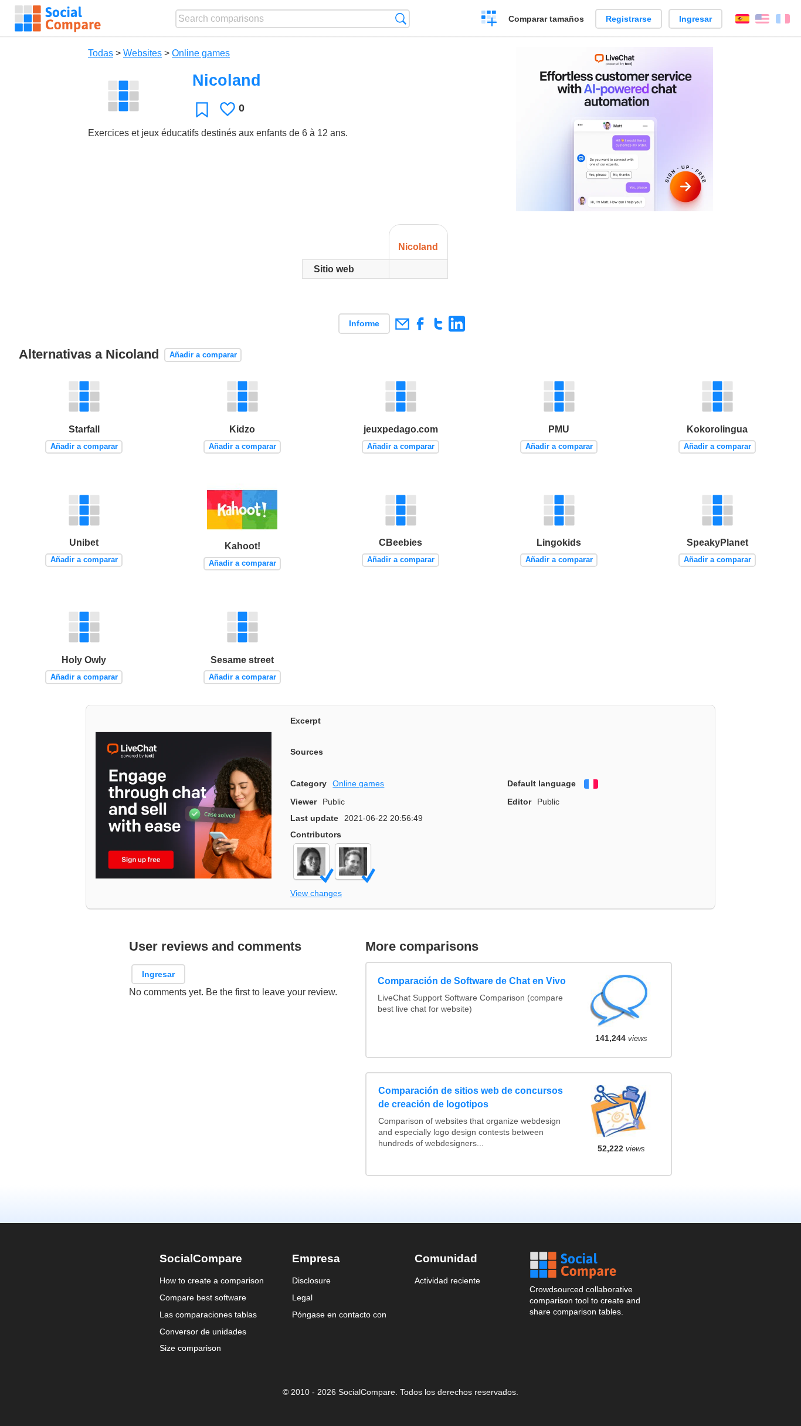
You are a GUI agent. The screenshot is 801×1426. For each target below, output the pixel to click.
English (762, 18)
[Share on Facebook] (420, 324)
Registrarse (628, 18)
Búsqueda (400, 18)
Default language (541, 783)
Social (586, 1265)
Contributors (315, 834)
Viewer (303, 801)
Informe (364, 323)
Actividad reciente (447, 1280)
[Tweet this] (438, 324)
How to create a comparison (211, 1280)
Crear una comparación (489, 19)
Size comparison (190, 1348)
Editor (519, 801)
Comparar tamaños (546, 18)
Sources (306, 751)
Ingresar (695, 18)
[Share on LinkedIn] (456, 324)
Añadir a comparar (203, 354)
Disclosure (311, 1280)
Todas (100, 53)
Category (308, 783)
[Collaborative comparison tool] (57, 19)
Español (742, 18)
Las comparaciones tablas (208, 1314)
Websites (142, 53)
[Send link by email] (402, 324)
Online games (201, 53)
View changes (316, 893)
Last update (314, 818)
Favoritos (202, 109)
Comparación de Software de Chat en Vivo (472, 981)
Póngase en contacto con (339, 1314)
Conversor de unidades (202, 1331)
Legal (302, 1297)
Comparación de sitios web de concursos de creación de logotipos (470, 1097)
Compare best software (202, 1297)
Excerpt (305, 720)
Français (783, 18)
